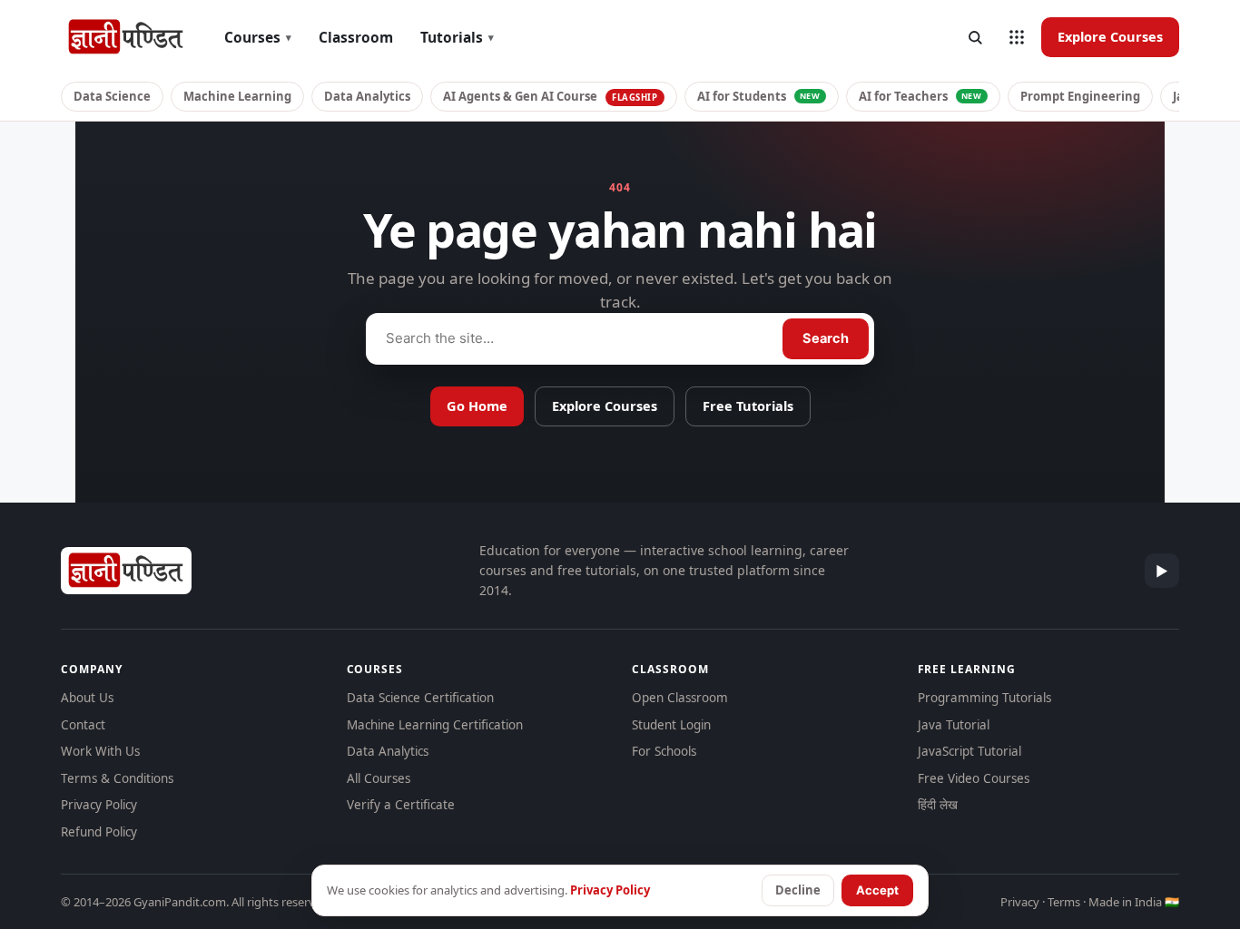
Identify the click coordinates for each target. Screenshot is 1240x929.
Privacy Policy (99, 805)
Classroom (356, 37)
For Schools (664, 751)
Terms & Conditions (117, 778)
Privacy (1019, 902)
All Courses (378, 778)
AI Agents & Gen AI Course (550, 96)
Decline (798, 890)
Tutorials (457, 37)
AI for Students (759, 96)
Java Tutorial (953, 725)
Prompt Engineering (1080, 96)
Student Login (671, 725)
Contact (83, 725)
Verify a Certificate (401, 805)
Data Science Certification (420, 697)
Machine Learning (237, 96)
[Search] (975, 37)
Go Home (477, 405)
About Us (87, 697)
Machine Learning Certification (435, 725)
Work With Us (100, 751)
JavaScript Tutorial (969, 751)
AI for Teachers (920, 96)
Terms (1064, 902)
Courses (257, 37)
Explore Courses (1110, 36)
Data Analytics (367, 96)
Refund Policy (99, 832)
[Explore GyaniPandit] (1016, 37)
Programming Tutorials (984, 697)
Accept (877, 890)
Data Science (112, 96)
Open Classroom (680, 697)
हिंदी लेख (938, 805)
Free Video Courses (973, 778)
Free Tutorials (748, 405)
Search (825, 338)
